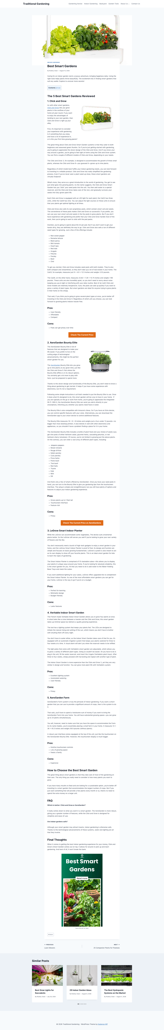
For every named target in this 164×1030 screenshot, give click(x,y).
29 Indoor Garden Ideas (80, 990)
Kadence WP (103, 1024)
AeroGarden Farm (59, 697)
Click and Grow (58, 101)
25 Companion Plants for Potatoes (107, 946)
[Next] (128, 983)
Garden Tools (113, 4)
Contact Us (135, 4)
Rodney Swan (53, 70)
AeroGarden (56, 365)
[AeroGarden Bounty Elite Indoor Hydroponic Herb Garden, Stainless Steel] (100, 359)
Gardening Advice (75, 4)
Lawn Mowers (49, 946)
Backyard (103, 4)
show (58, 88)
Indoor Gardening (90, 4)
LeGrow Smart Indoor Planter (66, 530)
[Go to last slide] (35, 983)
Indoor (50, 934)
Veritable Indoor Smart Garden (67, 612)
